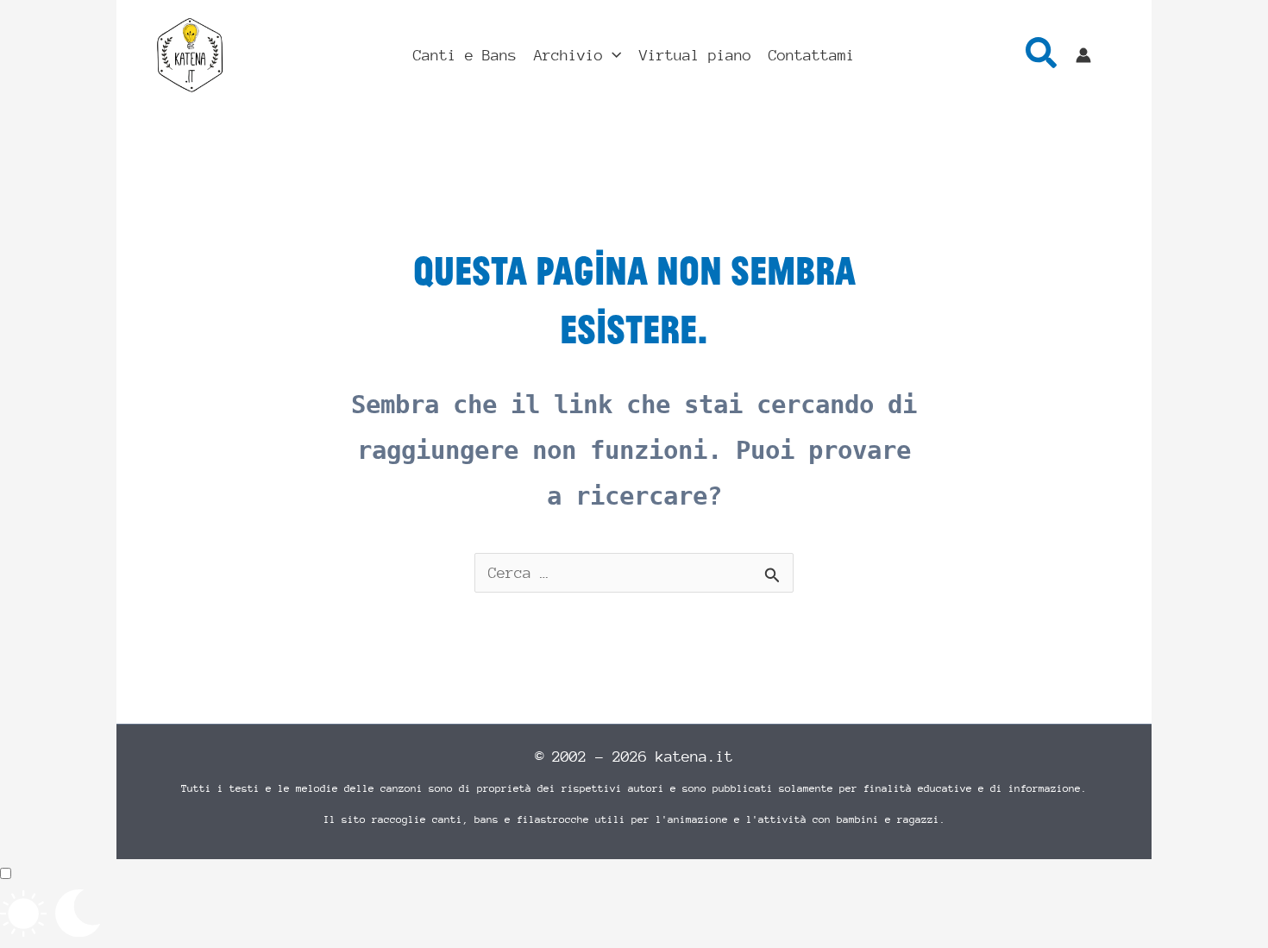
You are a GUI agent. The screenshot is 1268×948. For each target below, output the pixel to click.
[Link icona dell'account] (1083, 55)
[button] (612, 55)
